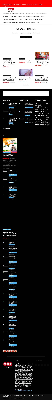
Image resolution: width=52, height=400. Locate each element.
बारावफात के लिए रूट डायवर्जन (25, 61)
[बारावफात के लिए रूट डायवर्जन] (26, 56)
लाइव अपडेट (32, 22)
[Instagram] (42, 1)
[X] (44, 1)
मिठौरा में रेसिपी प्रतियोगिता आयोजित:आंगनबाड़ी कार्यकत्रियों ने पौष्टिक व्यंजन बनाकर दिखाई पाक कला (9, 63)
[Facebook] (40, 1)
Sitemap (40, 4)
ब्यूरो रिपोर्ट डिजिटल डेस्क (6, 66)
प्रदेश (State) (5, 19)
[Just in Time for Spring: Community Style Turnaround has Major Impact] (5, 119)
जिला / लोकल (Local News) (14, 13)
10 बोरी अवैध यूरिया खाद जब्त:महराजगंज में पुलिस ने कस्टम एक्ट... (12, 333)
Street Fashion (11, 107)
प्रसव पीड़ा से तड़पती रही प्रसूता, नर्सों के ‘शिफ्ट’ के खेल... (28, 112)
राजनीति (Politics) (22, 22)
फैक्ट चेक (16, 19)
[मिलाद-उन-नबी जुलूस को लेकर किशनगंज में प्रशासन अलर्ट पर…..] (5, 310)
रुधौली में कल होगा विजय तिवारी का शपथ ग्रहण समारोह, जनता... (29, 104)
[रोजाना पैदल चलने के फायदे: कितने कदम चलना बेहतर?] (5, 288)
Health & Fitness (21, 75)
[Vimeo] (46, 1)
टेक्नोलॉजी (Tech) (11, 19)
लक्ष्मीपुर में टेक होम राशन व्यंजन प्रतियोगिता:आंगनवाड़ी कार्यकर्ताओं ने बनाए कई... (13, 249)
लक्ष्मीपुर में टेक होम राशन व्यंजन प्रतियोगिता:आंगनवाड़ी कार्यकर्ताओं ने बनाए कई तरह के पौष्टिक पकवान (42, 62)
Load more (26, 84)
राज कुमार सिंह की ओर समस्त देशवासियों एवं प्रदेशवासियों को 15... (13, 180)
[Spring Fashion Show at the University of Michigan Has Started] (5, 104)
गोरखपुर (37, 13)
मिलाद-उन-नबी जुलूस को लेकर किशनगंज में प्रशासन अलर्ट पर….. (13, 310)
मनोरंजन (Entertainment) (23, 19)
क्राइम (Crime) (22, 13)
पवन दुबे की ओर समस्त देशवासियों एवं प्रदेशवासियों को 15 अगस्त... (13, 172)
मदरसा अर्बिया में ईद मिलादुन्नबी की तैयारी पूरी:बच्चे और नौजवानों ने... (13, 273)
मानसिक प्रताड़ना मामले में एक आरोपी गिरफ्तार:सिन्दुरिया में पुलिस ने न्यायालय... (13, 294)
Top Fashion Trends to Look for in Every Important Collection (12, 112)
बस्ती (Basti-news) (13, 16)
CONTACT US (36, 4)
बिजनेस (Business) (6, 16)
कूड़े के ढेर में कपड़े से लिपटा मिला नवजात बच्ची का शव (25, 78)
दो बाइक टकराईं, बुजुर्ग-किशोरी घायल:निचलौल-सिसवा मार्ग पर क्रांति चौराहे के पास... (13, 302)
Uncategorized (11, 328)
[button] (38, 0)
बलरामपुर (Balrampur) (43, 13)
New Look (10, 114)
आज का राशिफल (20, 16)
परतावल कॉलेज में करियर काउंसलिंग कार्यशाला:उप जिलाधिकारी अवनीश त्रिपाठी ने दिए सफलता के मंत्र (9, 79)
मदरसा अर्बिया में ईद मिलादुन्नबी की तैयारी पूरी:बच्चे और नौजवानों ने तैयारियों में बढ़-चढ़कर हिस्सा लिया (41, 79)
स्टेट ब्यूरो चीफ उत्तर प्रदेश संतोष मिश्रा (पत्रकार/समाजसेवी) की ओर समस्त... (12, 195)
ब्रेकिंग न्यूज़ (30, 19)
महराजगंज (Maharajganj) (35, 16)
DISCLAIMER (24, 4)
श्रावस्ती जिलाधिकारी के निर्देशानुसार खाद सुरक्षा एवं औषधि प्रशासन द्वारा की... (12, 325)
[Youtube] (48, 1)
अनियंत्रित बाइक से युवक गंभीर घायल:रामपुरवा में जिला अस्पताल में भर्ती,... (12, 317)
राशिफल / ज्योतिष (28, 22)
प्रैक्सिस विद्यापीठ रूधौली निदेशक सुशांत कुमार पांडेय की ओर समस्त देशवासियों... (13, 187)
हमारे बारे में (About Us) (6, 6)
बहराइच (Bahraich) (26, 16)
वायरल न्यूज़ (37, 22)
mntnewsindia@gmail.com (23, 390)
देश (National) (6, 13)
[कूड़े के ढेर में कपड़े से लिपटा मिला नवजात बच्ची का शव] (26, 72)
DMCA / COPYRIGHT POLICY (7, 4)
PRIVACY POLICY (30, 4)
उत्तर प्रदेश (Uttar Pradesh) (30, 13)
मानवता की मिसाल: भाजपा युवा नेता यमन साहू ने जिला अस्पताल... (29, 120)
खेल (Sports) (43, 16)
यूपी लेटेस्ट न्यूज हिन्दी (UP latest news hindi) (10, 22)
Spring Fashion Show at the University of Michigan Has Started (13, 104)
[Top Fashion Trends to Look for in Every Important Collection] (5, 112)
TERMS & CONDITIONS (17, 4)
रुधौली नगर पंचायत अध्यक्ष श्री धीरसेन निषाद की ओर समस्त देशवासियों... (8, 156)
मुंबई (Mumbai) (35, 19)
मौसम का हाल (40, 19)
